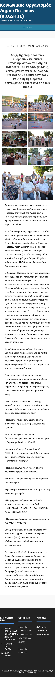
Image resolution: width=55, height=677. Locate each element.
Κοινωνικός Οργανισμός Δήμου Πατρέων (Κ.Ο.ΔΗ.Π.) (25, 10)
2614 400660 (8, 654)
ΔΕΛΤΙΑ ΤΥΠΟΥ (18, 46)
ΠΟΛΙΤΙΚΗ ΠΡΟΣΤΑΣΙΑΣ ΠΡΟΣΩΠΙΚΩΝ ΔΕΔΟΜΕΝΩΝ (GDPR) (25, 634)
